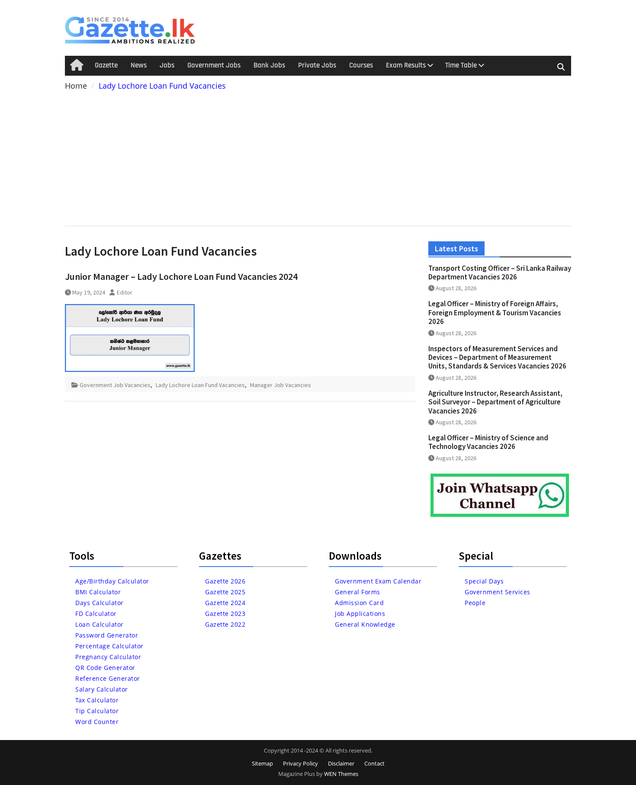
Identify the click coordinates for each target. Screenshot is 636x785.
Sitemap (262, 763)
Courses (361, 65)
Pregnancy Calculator (108, 657)
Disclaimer (341, 763)
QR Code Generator (105, 667)
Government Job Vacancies (115, 385)
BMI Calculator (98, 592)
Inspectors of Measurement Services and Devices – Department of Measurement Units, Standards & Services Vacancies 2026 (497, 357)
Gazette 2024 (225, 603)
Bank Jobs (269, 65)
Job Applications (360, 613)
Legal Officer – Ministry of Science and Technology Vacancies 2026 (488, 442)
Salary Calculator (101, 689)
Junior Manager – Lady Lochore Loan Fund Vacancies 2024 (181, 276)
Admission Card (359, 603)
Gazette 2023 (225, 613)
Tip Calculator (97, 711)
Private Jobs (317, 65)
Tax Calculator (97, 700)
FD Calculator (96, 613)
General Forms (357, 592)
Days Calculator (99, 603)
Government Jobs (214, 65)
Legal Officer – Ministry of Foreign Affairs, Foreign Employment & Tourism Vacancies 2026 (494, 312)
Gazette (106, 65)
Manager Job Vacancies (280, 385)
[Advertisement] (318, 156)
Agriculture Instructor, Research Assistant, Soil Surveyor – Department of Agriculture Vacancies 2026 (495, 402)
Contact (374, 763)
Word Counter (97, 722)
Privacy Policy (300, 763)
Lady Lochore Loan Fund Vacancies (200, 385)
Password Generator (106, 635)
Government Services (497, 592)
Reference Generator (107, 678)
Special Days (484, 581)
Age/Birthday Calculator (112, 581)
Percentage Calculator (109, 646)
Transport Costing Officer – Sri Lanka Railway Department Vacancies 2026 (499, 272)
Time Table (461, 65)
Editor (124, 292)
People (475, 603)
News (139, 65)
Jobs (167, 65)
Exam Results (406, 65)
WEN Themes (341, 774)
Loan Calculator (99, 624)
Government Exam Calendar (378, 581)
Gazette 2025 (225, 592)
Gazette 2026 (225, 581)
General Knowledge (365, 624)
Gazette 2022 (225, 624)
